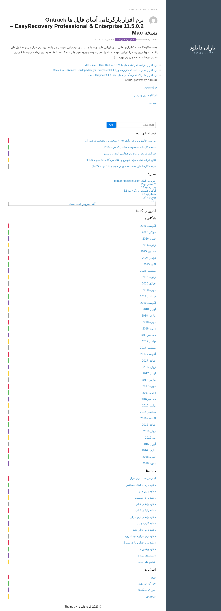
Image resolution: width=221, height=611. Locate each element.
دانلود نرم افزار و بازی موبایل (139, 542)
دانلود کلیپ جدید (146, 523)
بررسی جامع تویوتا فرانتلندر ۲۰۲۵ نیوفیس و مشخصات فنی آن (120, 140)
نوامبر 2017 (149, 341)
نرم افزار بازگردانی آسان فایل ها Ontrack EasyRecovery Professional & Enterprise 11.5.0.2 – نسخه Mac (83, 26)
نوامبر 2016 (149, 405)
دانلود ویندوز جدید (146, 549)
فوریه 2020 (149, 290)
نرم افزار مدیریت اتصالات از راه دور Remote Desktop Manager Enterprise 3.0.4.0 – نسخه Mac (105, 70)
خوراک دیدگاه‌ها (147, 589)
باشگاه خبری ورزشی (145, 95)
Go (111, 124)
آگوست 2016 (148, 418)
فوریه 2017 (149, 386)
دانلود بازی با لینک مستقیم (141, 484)
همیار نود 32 (149, 193)
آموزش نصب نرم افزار (143, 478)
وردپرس (151, 596)
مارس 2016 (149, 450)
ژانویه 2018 (149, 328)
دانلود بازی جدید (147, 491)
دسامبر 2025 (148, 251)
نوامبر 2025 (149, 257)
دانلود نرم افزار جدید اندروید (140, 536)
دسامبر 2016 (148, 399)
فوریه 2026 (149, 238)
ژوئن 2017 (149, 367)
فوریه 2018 (149, 322)
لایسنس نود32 (148, 184)
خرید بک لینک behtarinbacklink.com (135, 180)
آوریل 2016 (149, 444)
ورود (153, 577)
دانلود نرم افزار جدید (125, 40)
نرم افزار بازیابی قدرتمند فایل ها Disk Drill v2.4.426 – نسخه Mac (120, 65)
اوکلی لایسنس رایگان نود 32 (140, 190)
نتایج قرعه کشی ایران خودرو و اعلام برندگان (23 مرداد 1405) (121, 159)
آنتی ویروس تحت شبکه (82, 203)
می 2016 (150, 437)
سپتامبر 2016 (148, 411)
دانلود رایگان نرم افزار (143, 517)
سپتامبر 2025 (148, 270)
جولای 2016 (149, 424)
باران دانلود (202, 47)
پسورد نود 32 (148, 187)
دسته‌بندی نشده (147, 555)
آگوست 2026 (148, 225)
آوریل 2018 (149, 309)
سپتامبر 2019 (148, 296)
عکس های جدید (147, 561)
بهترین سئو (149, 197)
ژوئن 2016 (149, 431)
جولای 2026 (149, 232)
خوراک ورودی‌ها (147, 583)
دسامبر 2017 (148, 334)
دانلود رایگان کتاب (145, 510)
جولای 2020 (149, 283)
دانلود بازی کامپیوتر (145, 497)
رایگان (152, 200)
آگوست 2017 (148, 354)
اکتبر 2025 (149, 264)
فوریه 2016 (149, 456)
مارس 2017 (149, 379)
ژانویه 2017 (149, 392)
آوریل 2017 (149, 373)
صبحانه (153, 103)
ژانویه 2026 (149, 245)
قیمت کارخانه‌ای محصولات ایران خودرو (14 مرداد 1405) (124, 166)
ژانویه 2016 (149, 463)
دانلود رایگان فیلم (146, 504)
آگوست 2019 (148, 302)
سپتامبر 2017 (148, 347)
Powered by (151, 87)
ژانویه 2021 (149, 277)
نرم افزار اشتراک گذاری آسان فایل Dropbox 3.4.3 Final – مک (122, 75)
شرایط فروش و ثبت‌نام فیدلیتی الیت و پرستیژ (130, 153)
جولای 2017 (149, 360)
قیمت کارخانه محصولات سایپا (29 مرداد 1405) (129, 147)
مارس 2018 (149, 315)
